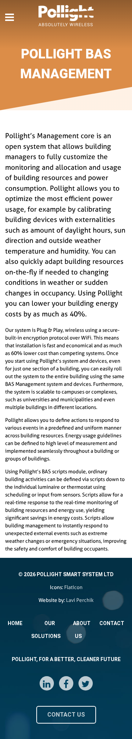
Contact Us (66, 714)
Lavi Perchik (80, 600)
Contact (111, 623)
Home (15, 623)
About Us (82, 629)
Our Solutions (45, 629)
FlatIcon (73, 587)
